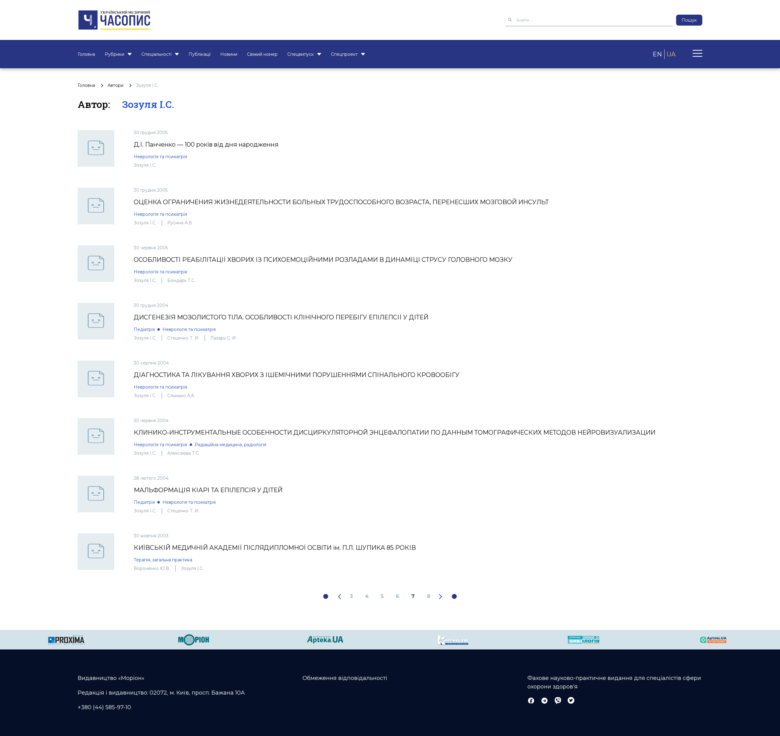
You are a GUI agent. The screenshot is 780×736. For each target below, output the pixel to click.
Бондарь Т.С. (181, 280)
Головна (86, 54)
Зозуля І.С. (145, 165)
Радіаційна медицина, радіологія (230, 444)
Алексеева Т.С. (183, 453)
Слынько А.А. (181, 395)
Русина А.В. (180, 223)
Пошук (689, 20)
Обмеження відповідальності (345, 678)
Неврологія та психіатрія (160, 156)
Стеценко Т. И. (183, 338)
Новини (228, 54)
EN (657, 54)
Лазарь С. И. (223, 338)
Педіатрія (144, 329)
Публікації (200, 54)
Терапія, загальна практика (163, 560)
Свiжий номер (262, 54)
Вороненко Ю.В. (152, 568)
